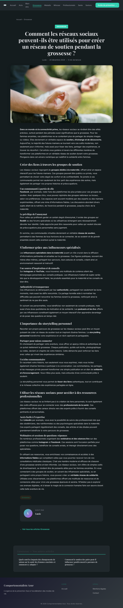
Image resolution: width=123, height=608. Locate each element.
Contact (96, 593)
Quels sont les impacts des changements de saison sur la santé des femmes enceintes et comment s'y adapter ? (37, 562)
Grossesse (37, 5)
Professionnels (69, 5)
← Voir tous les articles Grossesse (34, 529)
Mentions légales (99, 589)
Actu (21, 5)
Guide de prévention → (107, 5)
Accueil (13, 5)
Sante (80, 5)
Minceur (57, 5)
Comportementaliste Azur (19, 585)
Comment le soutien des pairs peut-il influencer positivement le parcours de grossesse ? (81, 562)
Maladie (47, 5)
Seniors (89, 5)
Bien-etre (27, 5)
